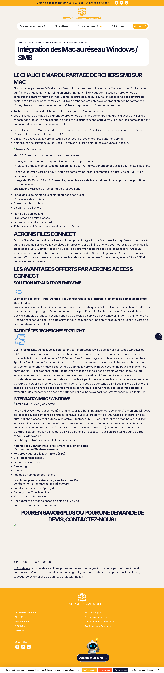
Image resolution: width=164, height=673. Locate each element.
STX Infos (118, 26)
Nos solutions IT (88, 26)
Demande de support (97, 2)
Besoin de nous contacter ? (60, 2)
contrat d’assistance (95, 572)
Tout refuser (105, 670)
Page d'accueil (24, 42)
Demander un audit (91, 657)
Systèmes (38, 42)
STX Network (22, 568)
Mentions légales (93, 612)
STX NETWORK (41, 562)
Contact (138, 26)
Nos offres (61, 26)
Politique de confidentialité (98, 626)
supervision (116, 572)
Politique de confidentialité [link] (142, 670)
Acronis (18, 240)
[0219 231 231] (158, 336)
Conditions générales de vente (100, 621)
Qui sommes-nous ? (32, 26)
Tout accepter (89, 670)
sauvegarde (21, 576)
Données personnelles (96, 617)
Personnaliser (121, 670)
